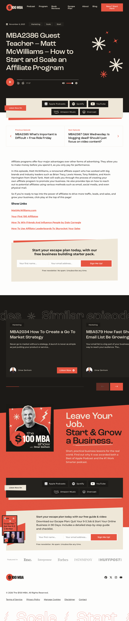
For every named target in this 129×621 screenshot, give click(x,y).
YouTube (101, 104)
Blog (94, 6)
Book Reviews (55, 7)
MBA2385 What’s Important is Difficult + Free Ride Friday (36, 136)
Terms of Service (14, 599)
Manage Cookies (52, 599)
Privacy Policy (33, 599)
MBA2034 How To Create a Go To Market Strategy (42, 334)
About (85, 6)
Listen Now (65, 370)
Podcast (31, 6)
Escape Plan (71, 7)
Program (43, 6)
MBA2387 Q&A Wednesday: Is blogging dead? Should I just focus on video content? (89, 138)
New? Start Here (112, 7)
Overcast (91, 112)
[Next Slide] (116, 386)
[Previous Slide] (102, 386)
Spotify (80, 104)
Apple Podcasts (57, 104)
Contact (83, 599)
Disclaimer (69, 599)
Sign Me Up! (96, 263)
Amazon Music (68, 112)
